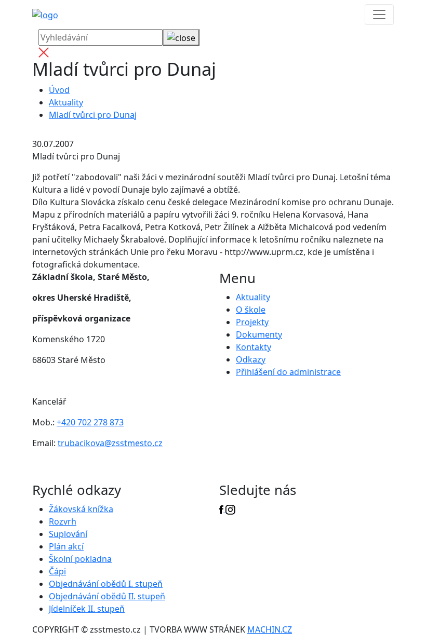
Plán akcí (66, 546)
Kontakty (253, 347)
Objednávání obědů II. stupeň (107, 596)
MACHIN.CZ (269, 629)
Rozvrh (62, 521)
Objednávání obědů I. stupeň (106, 583)
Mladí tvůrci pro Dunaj (93, 114)
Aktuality (66, 102)
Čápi (57, 571)
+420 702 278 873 (90, 422)
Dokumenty (259, 334)
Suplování (68, 534)
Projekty (252, 322)
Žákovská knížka (81, 509)
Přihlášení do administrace (288, 372)
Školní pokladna (80, 559)
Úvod (59, 90)
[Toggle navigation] (379, 14)
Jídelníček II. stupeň (87, 608)
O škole (250, 309)
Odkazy (250, 359)
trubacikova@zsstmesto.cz (110, 443)
